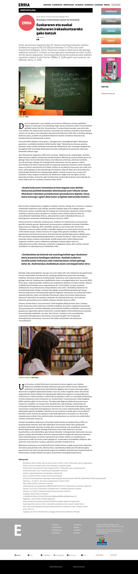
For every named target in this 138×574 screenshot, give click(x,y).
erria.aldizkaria (59, 555)
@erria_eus (72, 555)
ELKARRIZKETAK (57, 5)
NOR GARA (77, 533)
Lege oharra (100, 535)
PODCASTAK (77, 530)
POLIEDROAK (79, 5)
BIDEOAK (107, 5)
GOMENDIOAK (89, 5)
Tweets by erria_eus (108, 93)
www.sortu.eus (79, 567)
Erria (30, 555)
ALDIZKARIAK (98, 5)
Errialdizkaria (46, 555)
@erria (18, 555)
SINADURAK (47, 5)
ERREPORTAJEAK (68, 5)
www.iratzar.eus (56, 567)
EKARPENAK (99, 555)
